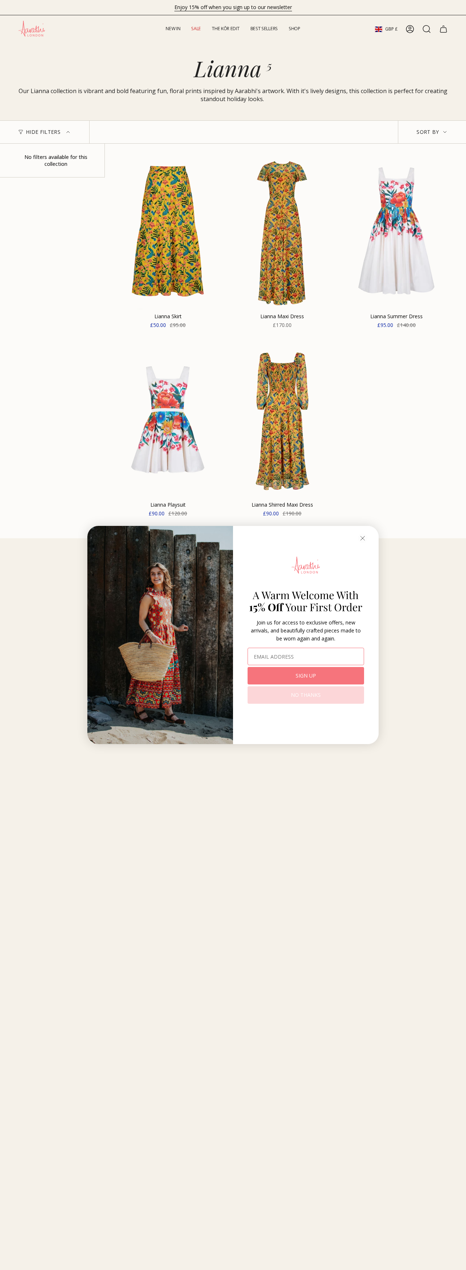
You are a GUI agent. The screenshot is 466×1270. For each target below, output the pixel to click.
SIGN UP (306, 675)
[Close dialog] (363, 538)
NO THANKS (306, 694)
